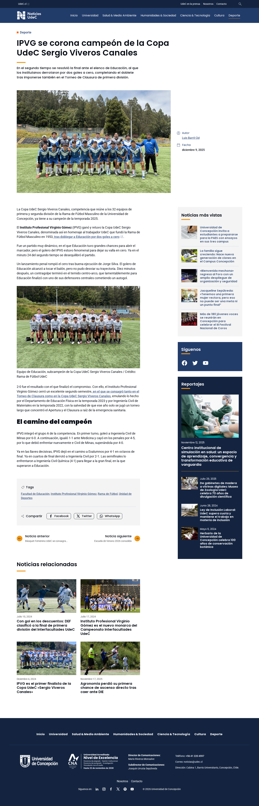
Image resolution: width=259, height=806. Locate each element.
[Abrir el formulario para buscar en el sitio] (240, 4)
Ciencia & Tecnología (195, 15)
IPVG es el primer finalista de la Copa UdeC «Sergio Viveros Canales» (44, 688)
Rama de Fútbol (108, 494)
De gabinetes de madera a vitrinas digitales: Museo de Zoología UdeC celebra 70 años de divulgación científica (219, 489)
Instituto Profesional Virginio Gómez (74, 494)
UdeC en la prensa (190, 3)
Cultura (219, 15)
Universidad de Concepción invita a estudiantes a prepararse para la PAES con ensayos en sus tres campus (219, 234)
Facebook (61, 516)
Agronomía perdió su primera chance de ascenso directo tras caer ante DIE (108, 688)
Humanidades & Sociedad (158, 15)
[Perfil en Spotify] (125, 789)
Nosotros (208, 3)
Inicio (74, 15)
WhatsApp (112, 516)
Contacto (221, 3)
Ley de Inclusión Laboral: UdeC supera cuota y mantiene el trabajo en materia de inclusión (218, 515)
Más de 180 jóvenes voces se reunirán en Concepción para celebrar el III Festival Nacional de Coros (219, 321)
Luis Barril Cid (191, 138)
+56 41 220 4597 (195, 756)
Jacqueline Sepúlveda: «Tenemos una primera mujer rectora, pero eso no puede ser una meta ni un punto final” (218, 298)
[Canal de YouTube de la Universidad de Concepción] (132, 789)
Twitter (87, 516)
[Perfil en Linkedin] (97, 789)
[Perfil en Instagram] (104, 789)
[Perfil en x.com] (118, 789)
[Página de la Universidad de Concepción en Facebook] (111, 789)
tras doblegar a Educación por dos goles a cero (86, 237)
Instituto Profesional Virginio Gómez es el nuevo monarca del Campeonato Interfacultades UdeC (109, 627)
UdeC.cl (22, 3)
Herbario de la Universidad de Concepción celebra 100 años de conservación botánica (218, 540)
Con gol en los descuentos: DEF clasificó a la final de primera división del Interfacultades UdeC (46, 625)
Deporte (234, 15)
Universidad (90, 15)
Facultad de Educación (35, 494)
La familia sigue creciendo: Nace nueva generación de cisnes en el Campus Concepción (218, 256)
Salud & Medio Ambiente (119, 15)
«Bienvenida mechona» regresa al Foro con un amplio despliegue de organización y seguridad (218, 276)
